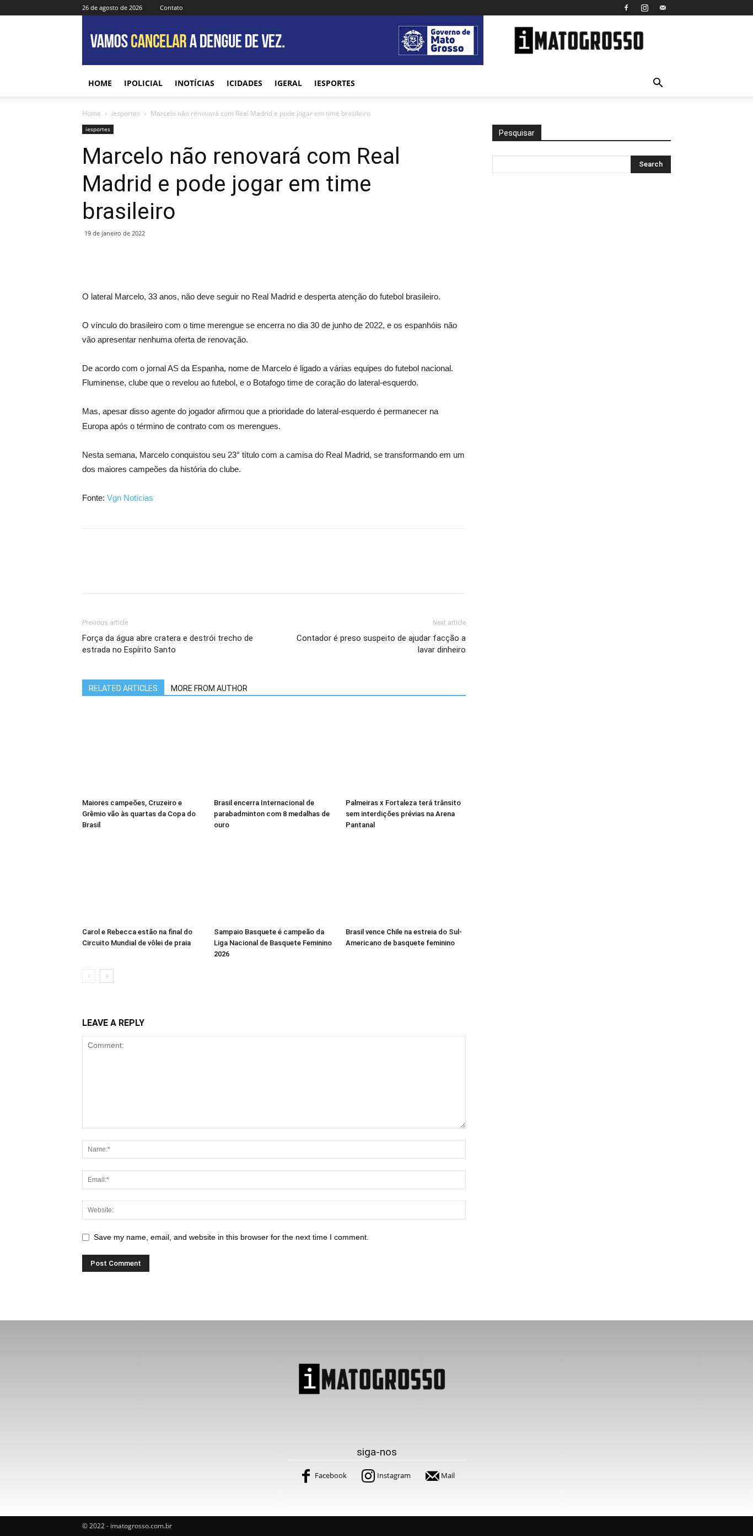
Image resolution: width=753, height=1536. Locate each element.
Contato (171, 7)
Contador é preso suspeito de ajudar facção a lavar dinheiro (381, 644)
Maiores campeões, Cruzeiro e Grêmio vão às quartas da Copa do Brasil (139, 814)
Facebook (331, 1475)
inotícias (194, 83)
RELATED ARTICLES (123, 688)
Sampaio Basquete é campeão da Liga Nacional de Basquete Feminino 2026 (273, 943)
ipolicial (143, 83)
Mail (448, 1475)
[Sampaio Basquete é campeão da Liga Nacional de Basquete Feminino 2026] (274, 881)
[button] (657, 84)
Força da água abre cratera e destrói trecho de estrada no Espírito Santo (167, 644)
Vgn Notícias (130, 497)
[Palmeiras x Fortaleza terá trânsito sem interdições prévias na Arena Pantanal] (406, 752)
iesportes (334, 83)
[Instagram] (644, 7)
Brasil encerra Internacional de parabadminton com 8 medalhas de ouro (272, 814)
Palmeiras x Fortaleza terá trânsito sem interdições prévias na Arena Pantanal (403, 814)
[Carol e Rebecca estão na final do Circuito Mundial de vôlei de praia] (142, 881)
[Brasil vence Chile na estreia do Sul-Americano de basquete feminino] (406, 881)
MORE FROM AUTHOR (209, 688)
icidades (244, 83)
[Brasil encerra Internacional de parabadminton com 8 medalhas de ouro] (274, 752)
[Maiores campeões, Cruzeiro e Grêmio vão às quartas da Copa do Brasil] (142, 752)
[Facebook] (626, 7)
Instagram (394, 1475)
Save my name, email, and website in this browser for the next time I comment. (231, 1237)
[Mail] (662, 7)
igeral (288, 83)
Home (100, 83)
